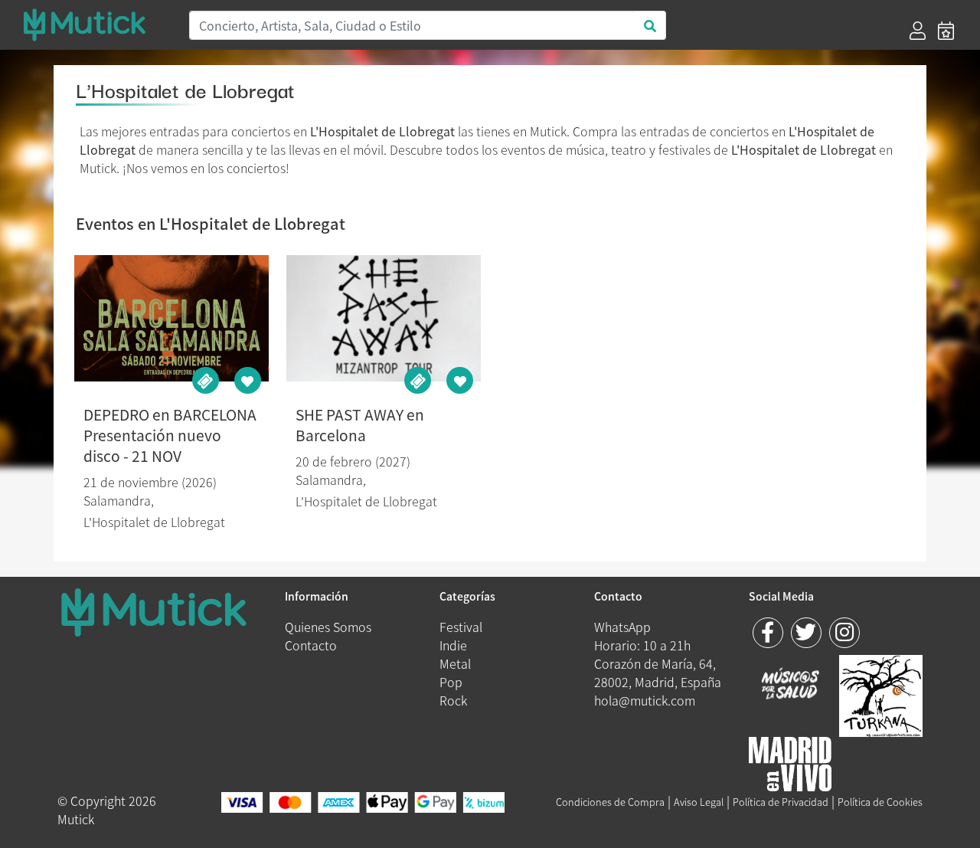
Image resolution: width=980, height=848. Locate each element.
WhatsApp (622, 626)
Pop (450, 682)
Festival (460, 626)
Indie (453, 645)
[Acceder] (918, 30)
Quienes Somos (328, 626)
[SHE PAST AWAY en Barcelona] (383, 318)
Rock (453, 700)
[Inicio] (96, 24)
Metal (455, 663)
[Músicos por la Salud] (790, 685)
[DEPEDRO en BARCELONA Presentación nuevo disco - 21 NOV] (171, 318)
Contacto (311, 645)
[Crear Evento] (946, 30)
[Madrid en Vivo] (881, 693)
